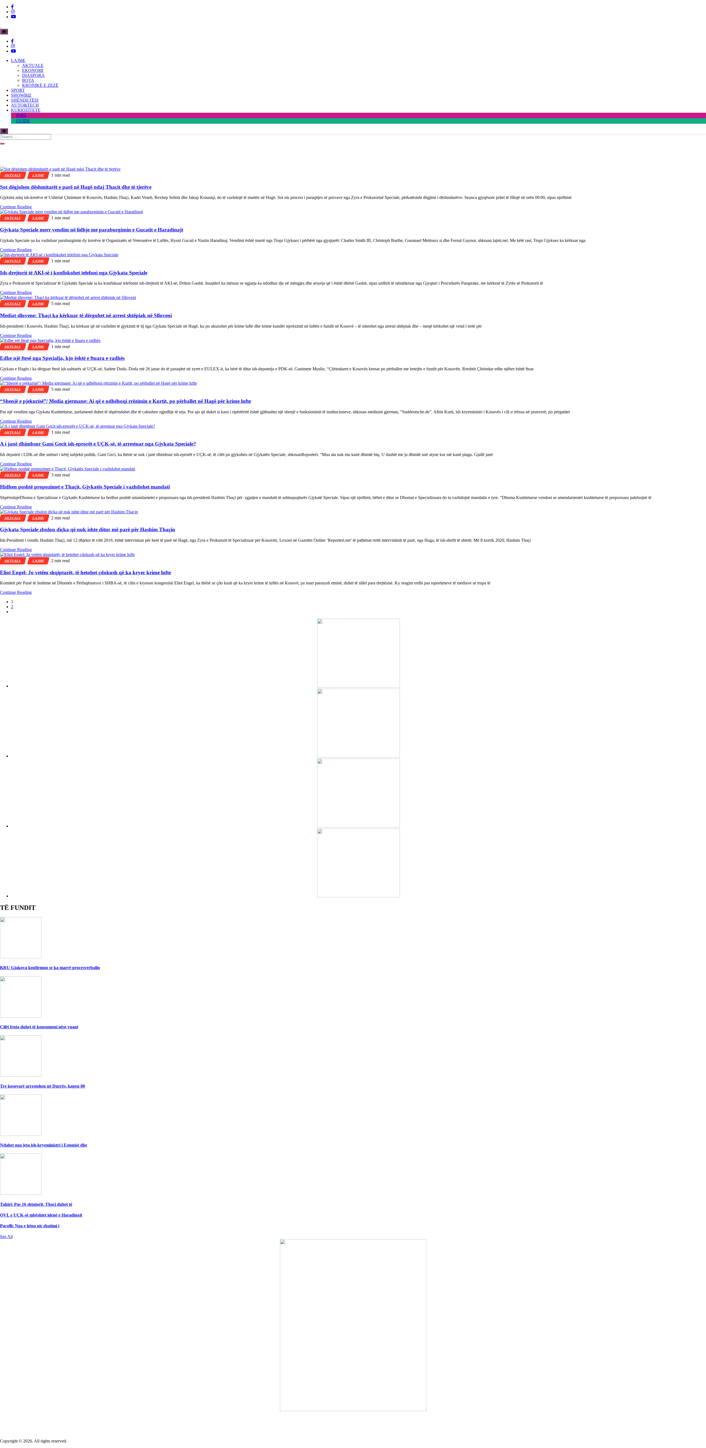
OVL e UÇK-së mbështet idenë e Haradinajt (41, 1215)
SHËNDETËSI (24, 100)
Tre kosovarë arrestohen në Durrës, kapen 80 (42, 1086)
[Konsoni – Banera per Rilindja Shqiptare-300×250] (358, 826)
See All (6, 1236)
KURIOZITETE (26, 110)
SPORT (18, 90)
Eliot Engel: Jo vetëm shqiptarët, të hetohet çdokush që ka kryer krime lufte (85, 572)
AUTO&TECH (25, 105)
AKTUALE (33, 65)
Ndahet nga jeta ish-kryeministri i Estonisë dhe (43, 1145)
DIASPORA (33, 75)
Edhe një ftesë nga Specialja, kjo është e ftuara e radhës (62, 358)
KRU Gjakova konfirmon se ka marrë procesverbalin (50, 967)
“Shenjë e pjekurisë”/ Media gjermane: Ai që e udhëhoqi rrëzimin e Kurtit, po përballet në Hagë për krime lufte (125, 401)
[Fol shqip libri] (353, 1409)
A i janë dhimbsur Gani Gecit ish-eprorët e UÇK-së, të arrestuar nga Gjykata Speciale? (98, 444)
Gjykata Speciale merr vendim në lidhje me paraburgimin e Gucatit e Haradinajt (91, 230)
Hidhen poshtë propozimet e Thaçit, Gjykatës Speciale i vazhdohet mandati (85, 487)
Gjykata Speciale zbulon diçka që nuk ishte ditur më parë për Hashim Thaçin (87, 529)
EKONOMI (32, 70)
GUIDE (23, 120)
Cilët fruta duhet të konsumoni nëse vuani (39, 1026)
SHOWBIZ (21, 95)
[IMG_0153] (358, 896)
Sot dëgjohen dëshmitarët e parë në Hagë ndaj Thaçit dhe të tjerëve (75, 187)
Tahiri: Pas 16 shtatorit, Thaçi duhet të (36, 1204)
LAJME (18, 60)
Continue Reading (16, 206)
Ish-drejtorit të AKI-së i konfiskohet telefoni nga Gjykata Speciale (73, 273)
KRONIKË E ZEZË (40, 85)
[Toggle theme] (4, 31)
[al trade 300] (358, 686)
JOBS (21, 115)
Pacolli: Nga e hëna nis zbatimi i (29, 1225)
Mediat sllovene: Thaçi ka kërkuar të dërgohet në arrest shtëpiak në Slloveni (86, 315)
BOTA (28, 80)
